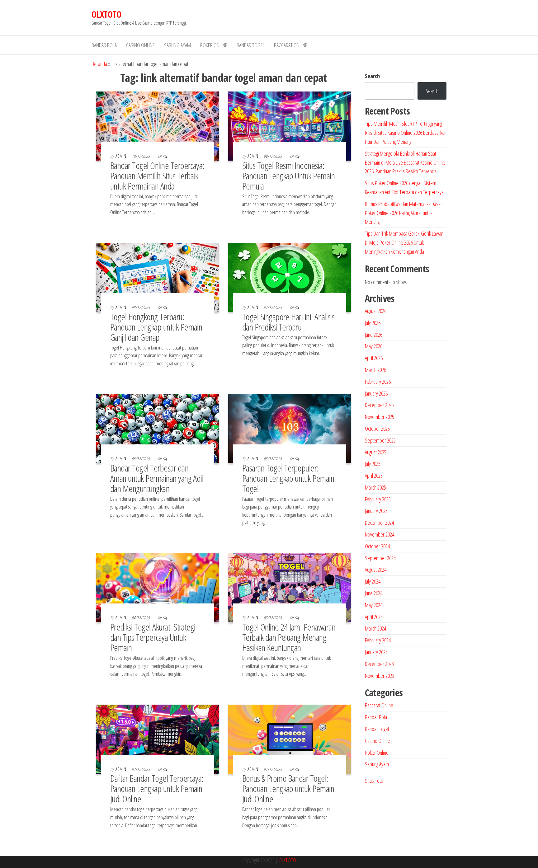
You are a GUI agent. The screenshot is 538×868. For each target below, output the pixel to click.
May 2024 (373, 605)
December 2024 (379, 522)
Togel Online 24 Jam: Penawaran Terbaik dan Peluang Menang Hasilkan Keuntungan (288, 637)
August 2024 (375, 569)
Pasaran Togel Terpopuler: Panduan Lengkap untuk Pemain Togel (288, 478)
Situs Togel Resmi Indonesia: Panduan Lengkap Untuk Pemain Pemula (288, 175)
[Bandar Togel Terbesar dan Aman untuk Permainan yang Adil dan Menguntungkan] (157, 428)
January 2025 (376, 510)
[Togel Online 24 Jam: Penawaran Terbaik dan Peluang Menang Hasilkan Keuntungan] (289, 587)
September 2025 (380, 440)
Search (372, 76)
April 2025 (374, 475)
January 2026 (376, 393)
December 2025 (379, 405)
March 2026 (375, 369)
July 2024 (372, 581)
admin (121, 156)
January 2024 (376, 652)
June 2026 (373, 334)
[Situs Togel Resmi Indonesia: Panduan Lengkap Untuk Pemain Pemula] (289, 125)
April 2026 (374, 358)
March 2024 (375, 628)
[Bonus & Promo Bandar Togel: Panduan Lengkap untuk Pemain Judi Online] (289, 738)
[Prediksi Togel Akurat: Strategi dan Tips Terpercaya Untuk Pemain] (157, 587)
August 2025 (375, 452)
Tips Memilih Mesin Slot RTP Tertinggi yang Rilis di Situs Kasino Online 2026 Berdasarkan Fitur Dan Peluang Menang (405, 132)
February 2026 (378, 381)
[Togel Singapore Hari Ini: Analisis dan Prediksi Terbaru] (289, 276)
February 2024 (378, 640)
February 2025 (378, 499)
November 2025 (379, 416)
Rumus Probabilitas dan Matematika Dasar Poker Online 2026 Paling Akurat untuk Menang (403, 213)
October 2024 (377, 546)
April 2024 (374, 617)
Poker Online (213, 45)
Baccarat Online (290, 45)
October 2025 (377, 428)
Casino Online (140, 45)
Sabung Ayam (177, 45)
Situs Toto (374, 780)
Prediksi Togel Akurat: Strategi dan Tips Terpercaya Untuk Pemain (153, 637)
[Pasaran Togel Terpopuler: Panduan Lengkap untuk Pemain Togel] (289, 428)
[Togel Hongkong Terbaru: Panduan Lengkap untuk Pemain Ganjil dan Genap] (157, 276)
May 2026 (373, 346)
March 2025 (375, 487)
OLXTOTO (106, 14)
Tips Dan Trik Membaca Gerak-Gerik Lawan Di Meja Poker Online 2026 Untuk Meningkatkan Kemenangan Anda (404, 242)
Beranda (99, 64)
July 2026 (372, 322)
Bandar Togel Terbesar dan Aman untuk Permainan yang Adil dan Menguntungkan (156, 478)
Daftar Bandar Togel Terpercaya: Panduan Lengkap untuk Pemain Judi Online (156, 788)
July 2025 (372, 463)
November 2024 (379, 534)
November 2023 (379, 675)
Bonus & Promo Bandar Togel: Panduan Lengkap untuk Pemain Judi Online (288, 788)
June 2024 (373, 593)
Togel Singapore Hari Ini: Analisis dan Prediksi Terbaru (288, 321)
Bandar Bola (104, 45)
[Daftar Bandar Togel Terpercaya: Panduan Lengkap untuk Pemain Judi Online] (157, 738)
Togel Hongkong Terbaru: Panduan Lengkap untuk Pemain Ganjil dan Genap (156, 327)
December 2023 (379, 664)
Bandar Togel (251, 45)
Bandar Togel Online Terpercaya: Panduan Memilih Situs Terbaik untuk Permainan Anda (157, 175)
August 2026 (375, 311)
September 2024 (380, 558)
